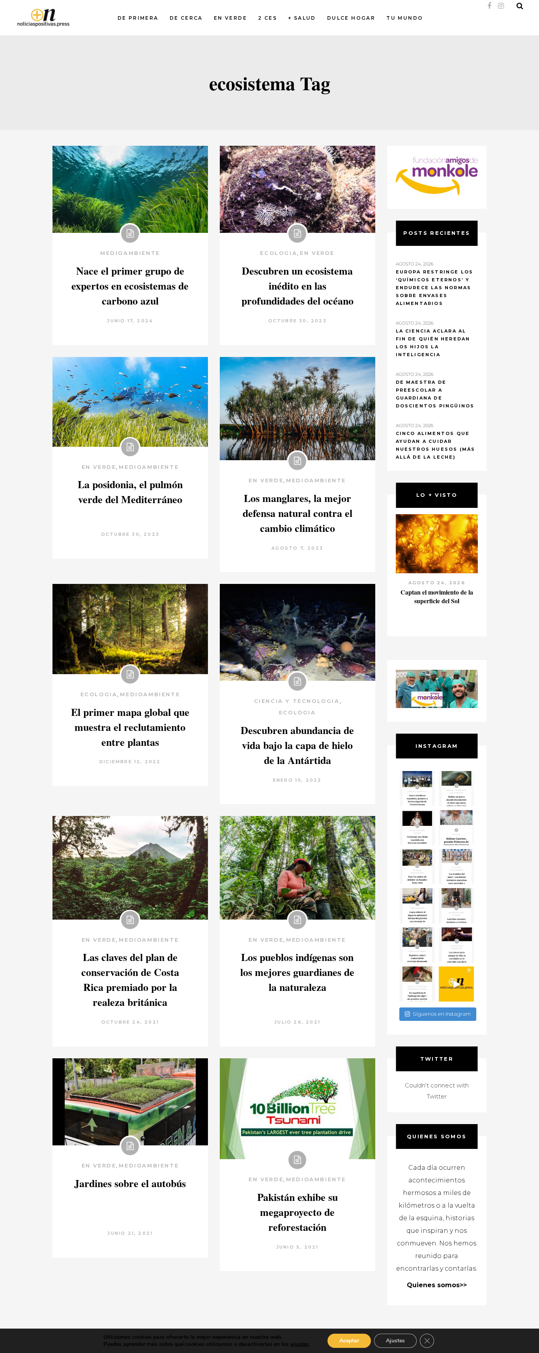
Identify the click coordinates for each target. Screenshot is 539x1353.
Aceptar (349, 1340)
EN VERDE (317, 253)
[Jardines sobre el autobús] (130, 1101)
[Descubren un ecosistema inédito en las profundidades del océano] (297, 189)
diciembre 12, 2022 (130, 761)
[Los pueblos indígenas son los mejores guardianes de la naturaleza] (297, 868)
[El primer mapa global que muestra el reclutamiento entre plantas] (130, 629)
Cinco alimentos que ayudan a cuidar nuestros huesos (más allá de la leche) (435, 445)
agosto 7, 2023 (297, 548)
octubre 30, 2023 (297, 320)
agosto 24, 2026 (436, 582)
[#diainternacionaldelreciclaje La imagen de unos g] (417, 945)
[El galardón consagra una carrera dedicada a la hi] (456, 827)
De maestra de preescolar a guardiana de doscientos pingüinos (435, 394)
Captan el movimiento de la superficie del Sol (437, 596)
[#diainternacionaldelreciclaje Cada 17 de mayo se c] (456, 866)
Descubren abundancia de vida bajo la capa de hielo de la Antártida (297, 745)
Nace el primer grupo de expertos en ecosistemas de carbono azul (130, 285)
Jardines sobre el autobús (130, 1183)
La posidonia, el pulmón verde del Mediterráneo (130, 492)
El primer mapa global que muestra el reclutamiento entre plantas (130, 726)
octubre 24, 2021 (130, 1022)
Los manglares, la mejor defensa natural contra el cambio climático (297, 513)
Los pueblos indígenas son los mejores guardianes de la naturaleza (297, 972)
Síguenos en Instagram (442, 1014)
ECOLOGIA (278, 253)
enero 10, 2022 (297, 780)
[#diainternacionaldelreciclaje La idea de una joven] (456, 905)
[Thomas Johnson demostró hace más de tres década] (456, 945)
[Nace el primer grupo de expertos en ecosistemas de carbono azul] (130, 189)
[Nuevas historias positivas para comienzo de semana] (456, 984)
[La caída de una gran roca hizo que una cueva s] (456, 788)
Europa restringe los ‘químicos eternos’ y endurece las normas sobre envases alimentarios (434, 287)
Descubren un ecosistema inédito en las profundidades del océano (297, 285)
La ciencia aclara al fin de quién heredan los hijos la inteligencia (433, 342)
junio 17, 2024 (130, 320)
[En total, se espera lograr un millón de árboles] (417, 866)
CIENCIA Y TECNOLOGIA (297, 701)
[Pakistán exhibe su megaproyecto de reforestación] (297, 1108)
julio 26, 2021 (297, 1022)
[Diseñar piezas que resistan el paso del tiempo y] (417, 827)
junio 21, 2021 (130, 1233)
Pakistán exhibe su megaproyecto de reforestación (297, 1211)
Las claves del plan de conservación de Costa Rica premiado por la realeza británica (130, 979)
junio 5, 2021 (297, 1247)
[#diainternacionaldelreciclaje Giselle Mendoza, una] (417, 905)
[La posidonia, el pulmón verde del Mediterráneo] (130, 402)
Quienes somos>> (437, 1285)
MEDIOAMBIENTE (130, 253)
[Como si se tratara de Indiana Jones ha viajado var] (417, 984)
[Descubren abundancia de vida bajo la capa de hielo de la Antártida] (297, 632)
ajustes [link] (299, 1344)
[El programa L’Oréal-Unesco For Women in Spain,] (417, 788)
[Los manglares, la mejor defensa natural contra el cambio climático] (297, 409)
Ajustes (395, 1340)
